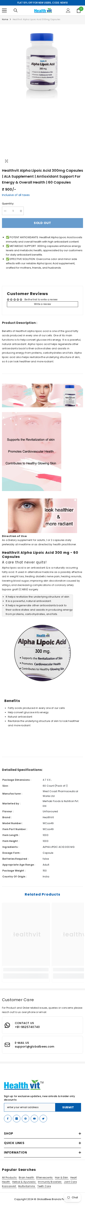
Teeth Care (44, 1186)
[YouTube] (34, 1118)
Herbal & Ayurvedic (24, 1182)
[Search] (15, 10)
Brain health (27, 1177)
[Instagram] (16, 1118)
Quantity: (8, 203)
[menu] (4, 10)
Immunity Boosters (50, 1182)
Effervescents (44, 1177)
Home (5, 19)
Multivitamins (27, 1186)
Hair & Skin (62, 1177)
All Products (9, 1177)
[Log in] (68, 10)
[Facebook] (7, 1118)
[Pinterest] (25, 1118)
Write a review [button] (42, 304)
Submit (68, 1107)
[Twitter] (43, 1118)
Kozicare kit (9, 1186)
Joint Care (70, 1182)
